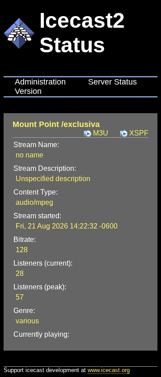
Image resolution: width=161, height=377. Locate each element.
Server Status (112, 81)
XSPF (138, 133)
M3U (100, 133)
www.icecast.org (109, 370)
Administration (40, 81)
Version (28, 91)
